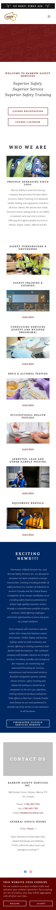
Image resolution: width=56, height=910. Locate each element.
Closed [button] (30, 828)
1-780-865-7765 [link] (30, 808)
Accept (41, 904)
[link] (10, 16)
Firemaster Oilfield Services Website (28, 723)
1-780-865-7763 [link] (32, 804)
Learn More (28, 316)
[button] (49, 16)
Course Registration (28, 111)
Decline (15, 904)
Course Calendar (28, 122)
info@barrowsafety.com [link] (31, 812)
